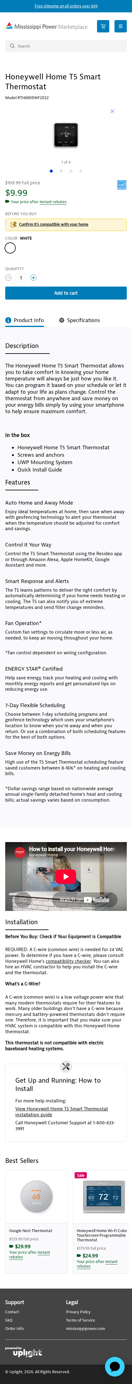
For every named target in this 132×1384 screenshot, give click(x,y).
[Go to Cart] (103, 26)
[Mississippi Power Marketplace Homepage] (46, 26)
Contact (12, 1312)
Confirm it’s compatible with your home (53, 224)
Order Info (14, 1328)
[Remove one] (8, 278)
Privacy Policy (78, 1312)
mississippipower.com (85, 1328)
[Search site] (66, 46)
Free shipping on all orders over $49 (66, 6)
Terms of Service (80, 1320)
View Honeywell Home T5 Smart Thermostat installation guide (61, 1112)
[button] (53, 202)
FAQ (8, 1320)
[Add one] (33, 278)
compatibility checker (68, 961)
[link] (36, 1222)
